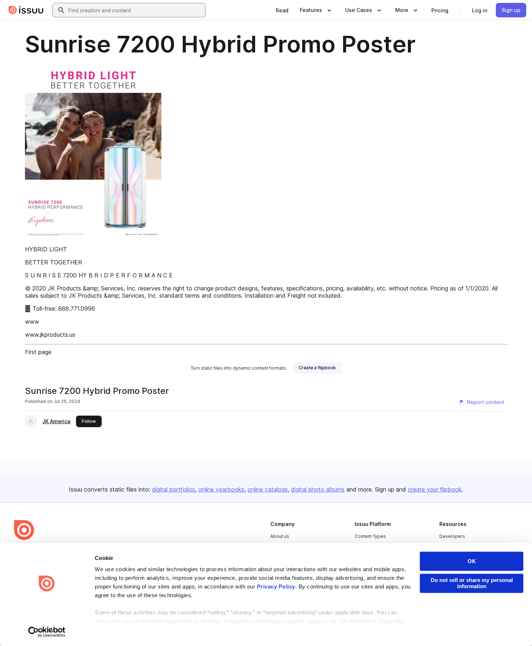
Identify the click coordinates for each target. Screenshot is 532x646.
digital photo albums (318, 489)
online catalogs (268, 489)
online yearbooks (221, 489)
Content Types (370, 536)
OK (472, 561)
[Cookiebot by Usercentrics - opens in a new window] (47, 631)
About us (279, 536)
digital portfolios (173, 489)
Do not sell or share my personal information (472, 583)
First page (38, 352)
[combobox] (135, 10)
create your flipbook (435, 489)
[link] (282, 10)
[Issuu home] (26, 10)
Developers (452, 536)
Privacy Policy (276, 586)
